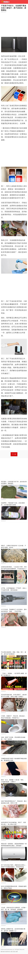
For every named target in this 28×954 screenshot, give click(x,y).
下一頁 (14, 454)
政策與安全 (7, 951)
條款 (12, 951)
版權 (17, 951)
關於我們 (3, 951)
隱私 (14, 951)
